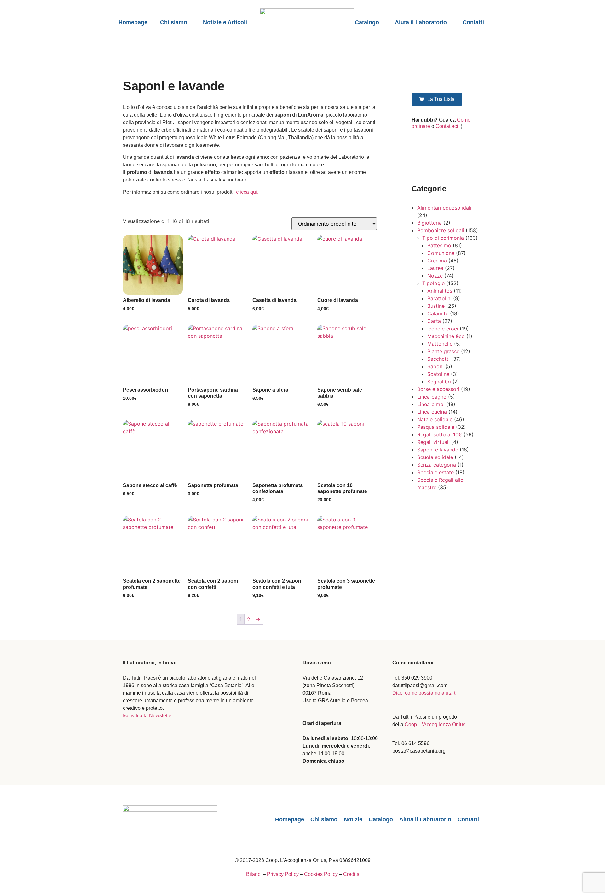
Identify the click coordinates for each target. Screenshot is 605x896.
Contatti (473, 22)
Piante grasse (443, 351)
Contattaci (446, 126)
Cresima (437, 260)
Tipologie (433, 283)
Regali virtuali (433, 442)
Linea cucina (432, 412)
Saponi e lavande (437, 449)
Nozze (435, 276)
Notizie (353, 819)
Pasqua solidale (435, 427)
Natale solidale (434, 419)
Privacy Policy (283, 874)
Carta (434, 321)
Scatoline (438, 374)
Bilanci (254, 874)
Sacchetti (438, 359)
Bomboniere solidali (440, 230)
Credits (351, 874)
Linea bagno (432, 396)
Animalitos (439, 291)
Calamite (437, 313)
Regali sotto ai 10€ (439, 434)
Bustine (436, 306)
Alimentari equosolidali (444, 207)
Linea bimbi (431, 404)
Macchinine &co (446, 336)
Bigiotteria (429, 223)
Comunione (440, 253)
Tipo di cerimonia (443, 238)
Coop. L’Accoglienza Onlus (435, 724)
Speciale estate (435, 472)
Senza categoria (436, 465)
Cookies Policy (321, 874)
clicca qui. (247, 192)
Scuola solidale (435, 457)
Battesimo (439, 245)
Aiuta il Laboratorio (421, 22)
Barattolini (439, 298)
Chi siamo (173, 22)
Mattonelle (439, 344)
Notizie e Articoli (225, 22)
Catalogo (367, 22)
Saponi (435, 366)
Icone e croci (442, 328)
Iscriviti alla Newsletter (148, 715)
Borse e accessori (438, 389)
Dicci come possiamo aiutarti (424, 693)
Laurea (435, 268)
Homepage (132, 22)
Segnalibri (439, 381)
